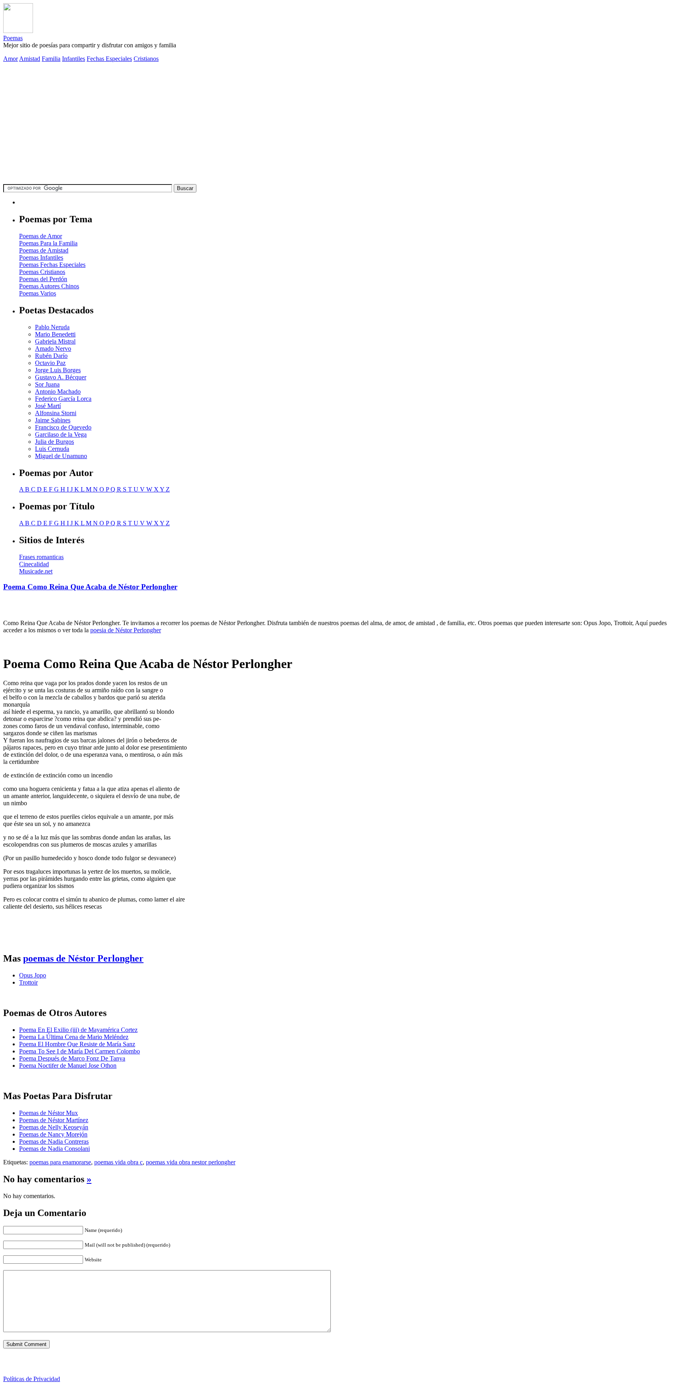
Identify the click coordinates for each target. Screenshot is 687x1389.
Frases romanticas (41, 557)
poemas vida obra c (118, 1162)
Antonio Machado (58, 391)
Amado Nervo (53, 348)
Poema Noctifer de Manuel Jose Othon (67, 1065)
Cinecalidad (34, 564)
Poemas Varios (37, 293)
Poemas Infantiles (41, 257)
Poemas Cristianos (42, 271)
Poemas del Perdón (43, 279)
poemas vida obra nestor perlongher (190, 1162)
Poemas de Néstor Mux (48, 1112)
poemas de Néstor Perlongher (83, 958)
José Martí (48, 405)
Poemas (13, 38)
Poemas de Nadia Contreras (54, 1141)
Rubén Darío (51, 355)
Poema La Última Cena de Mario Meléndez (73, 1036)
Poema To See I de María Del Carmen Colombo (79, 1051)
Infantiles (73, 58)
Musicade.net (35, 571)
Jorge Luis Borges (58, 370)
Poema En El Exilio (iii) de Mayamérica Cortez (78, 1029)
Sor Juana (47, 384)
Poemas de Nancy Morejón (53, 1134)
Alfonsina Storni (55, 413)
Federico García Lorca (63, 398)
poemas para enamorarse (60, 1162)
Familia (51, 58)
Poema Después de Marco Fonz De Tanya (72, 1058)
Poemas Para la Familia (48, 243)
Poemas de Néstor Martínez (53, 1120)
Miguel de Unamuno (61, 456)
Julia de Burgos (54, 441)
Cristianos (146, 58)
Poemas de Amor (40, 236)
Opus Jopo (32, 975)
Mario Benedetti (55, 334)
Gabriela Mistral (55, 341)
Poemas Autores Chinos (49, 286)
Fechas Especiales (109, 58)
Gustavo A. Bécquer (60, 377)
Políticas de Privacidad (31, 1378)
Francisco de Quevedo (63, 427)
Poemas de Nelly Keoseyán (53, 1127)
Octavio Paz (50, 362)
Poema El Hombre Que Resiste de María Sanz (77, 1044)
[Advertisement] (343, 124)
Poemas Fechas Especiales (52, 264)
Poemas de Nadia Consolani (54, 1148)
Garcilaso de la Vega (61, 434)
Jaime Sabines (52, 420)
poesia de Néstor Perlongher (125, 630)
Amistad (29, 58)
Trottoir (28, 982)
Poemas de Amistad (43, 250)
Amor (10, 58)
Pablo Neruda (52, 327)
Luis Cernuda (52, 448)
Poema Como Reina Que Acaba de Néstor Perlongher (90, 587)
